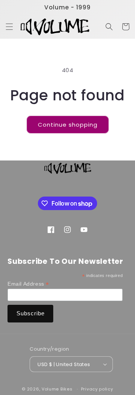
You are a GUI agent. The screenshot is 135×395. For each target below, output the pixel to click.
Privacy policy (97, 389)
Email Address (28, 284)
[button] (9, 26)
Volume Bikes (57, 389)
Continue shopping (68, 125)
